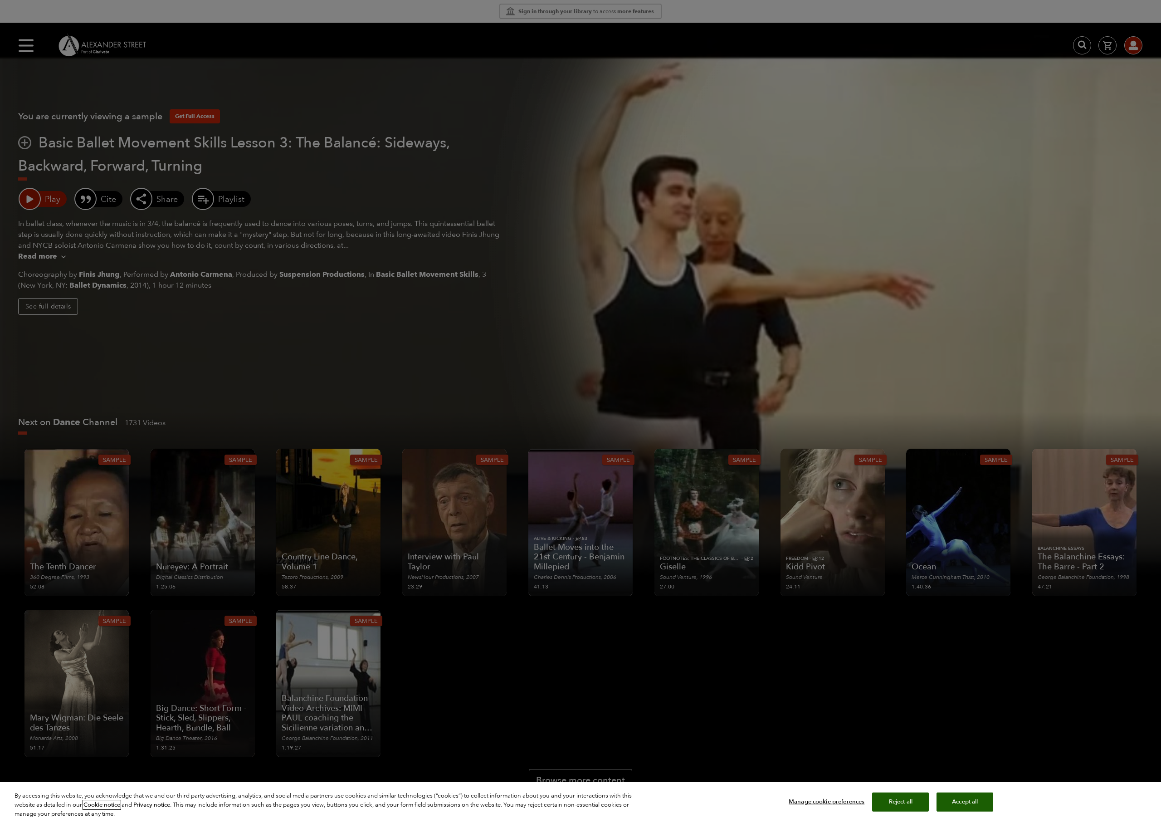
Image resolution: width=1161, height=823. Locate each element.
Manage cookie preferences (826, 802)
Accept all (965, 802)
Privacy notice (151, 805)
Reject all (900, 802)
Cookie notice (101, 805)
